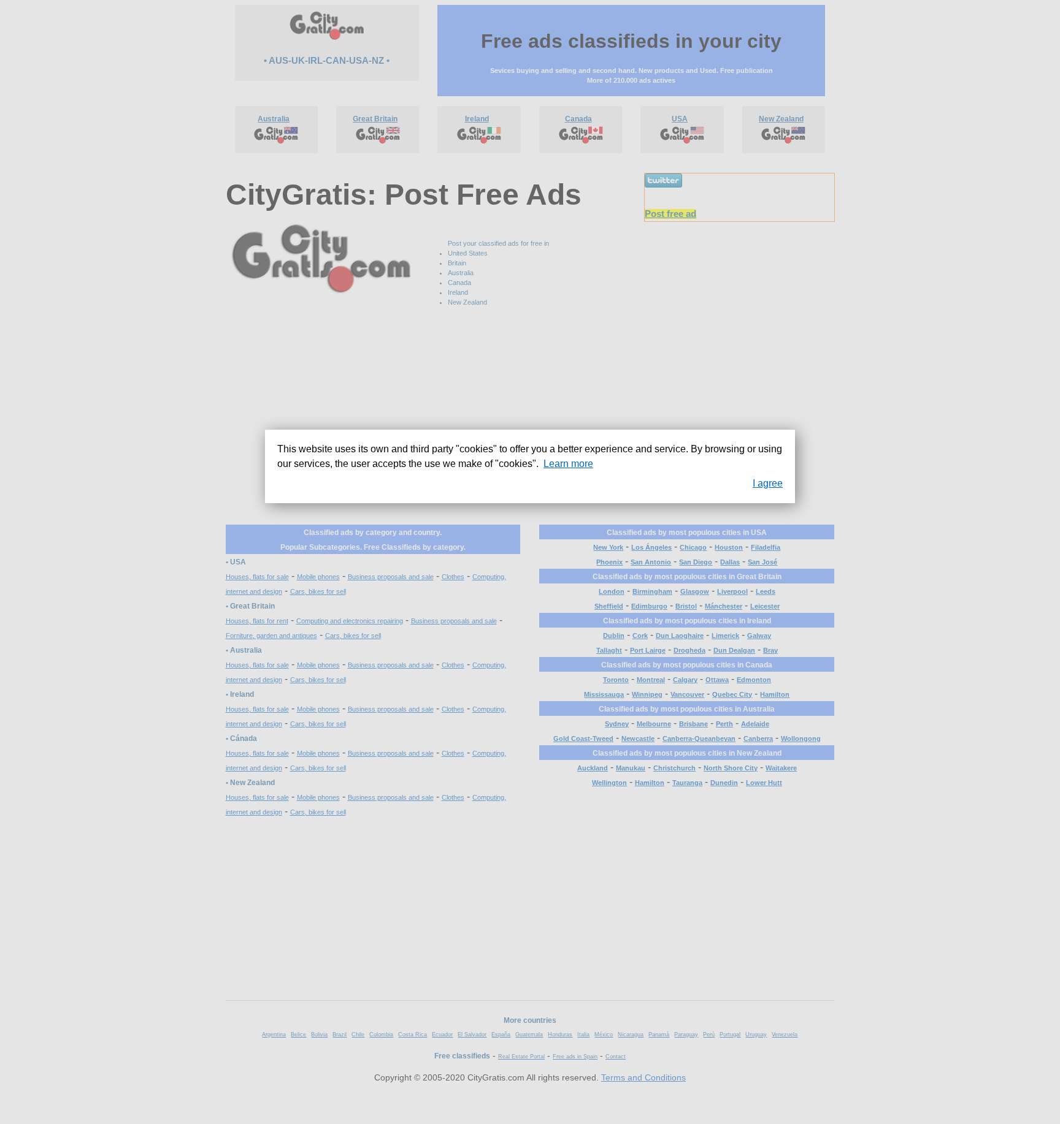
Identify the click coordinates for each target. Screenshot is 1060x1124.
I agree (768, 483)
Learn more (568, 463)
